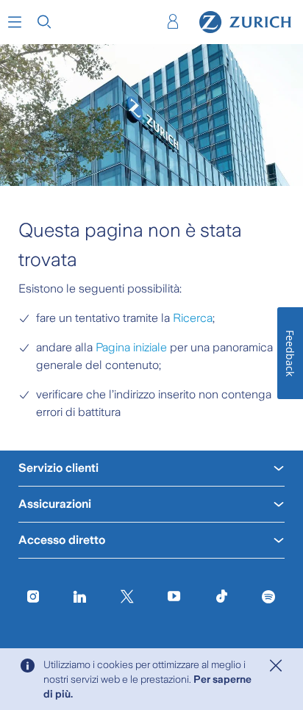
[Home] (245, 22)
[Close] (276, 666)
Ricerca (193, 318)
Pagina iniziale (131, 347)
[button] (14, 22)
